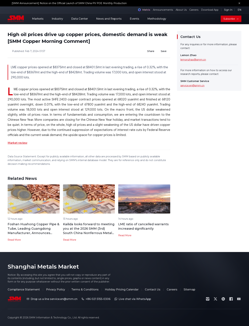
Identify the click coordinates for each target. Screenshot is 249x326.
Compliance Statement (24, 289)
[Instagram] (207, 298)
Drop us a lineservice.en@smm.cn (54, 299)
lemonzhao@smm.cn (193, 59)
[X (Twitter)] (215, 298)
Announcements (163, 9)
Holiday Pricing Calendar (122, 289)
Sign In (228, 9)
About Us (181, 9)
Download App (210, 9)
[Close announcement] (239, 3)
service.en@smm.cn (192, 85)
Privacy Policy (55, 289)
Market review (17, 142)
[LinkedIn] (223, 298)
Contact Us (152, 289)
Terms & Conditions (85, 289)
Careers (193, 9)
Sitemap (189, 289)
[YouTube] (238, 298)
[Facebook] (231, 298)
